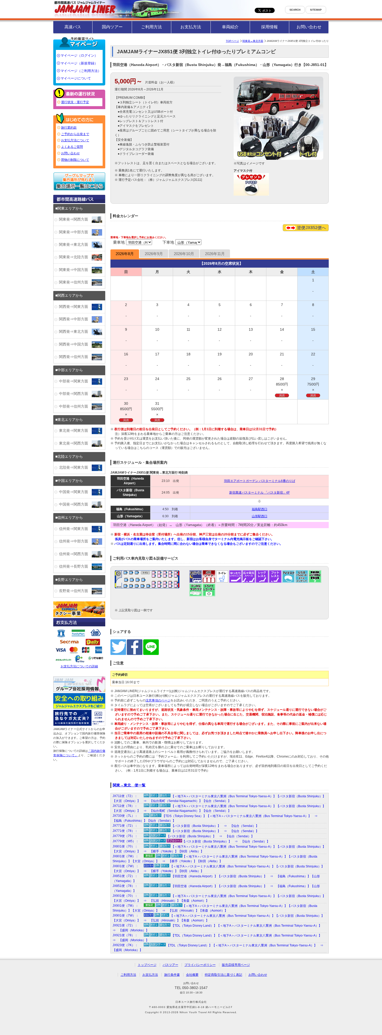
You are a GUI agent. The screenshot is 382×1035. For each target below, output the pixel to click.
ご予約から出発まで (75, 134)
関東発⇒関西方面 (75, 219)
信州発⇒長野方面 (75, 566)
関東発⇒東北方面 (75, 245)
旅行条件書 (172, 975)
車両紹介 (230, 27)
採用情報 (269, 27)
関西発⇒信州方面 (75, 357)
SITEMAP (316, 9)
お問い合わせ (309, 27)
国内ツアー (112, 27)
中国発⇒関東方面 (75, 492)
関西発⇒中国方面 (75, 344)
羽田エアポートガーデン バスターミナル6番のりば (259, 481)
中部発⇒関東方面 (75, 381)
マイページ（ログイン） (79, 55)
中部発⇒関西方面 (75, 394)
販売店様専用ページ (236, 965)
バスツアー (170, 965)
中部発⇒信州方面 (75, 406)
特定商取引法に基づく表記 (223, 975)
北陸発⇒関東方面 (75, 467)
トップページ (147, 965)
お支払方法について (75, 140)
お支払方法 (190, 27)
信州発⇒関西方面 (75, 554)
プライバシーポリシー (200, 965)
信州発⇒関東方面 (75, 529)
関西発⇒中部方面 (75, 319)
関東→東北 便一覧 (129, 785)
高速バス (72, 27)
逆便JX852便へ (311, 227)
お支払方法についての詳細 (79, 666)
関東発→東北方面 (252, 40)
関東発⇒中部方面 (75, 232)
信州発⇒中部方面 (75, 541)
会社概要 (192, 975)
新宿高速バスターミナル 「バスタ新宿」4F (259, 492)
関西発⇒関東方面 (75, 307)
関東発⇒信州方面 (75, 282)
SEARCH (294, 9)
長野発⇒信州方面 (75, 591)
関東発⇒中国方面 (75, 270)
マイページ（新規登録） (79, 63)
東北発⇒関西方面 (75, 443)
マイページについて (76, 78)
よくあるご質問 (72, 147)
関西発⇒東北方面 (75, 332)
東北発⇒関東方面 (75, 431)
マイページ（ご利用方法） (81, 71)
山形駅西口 (259, 516)
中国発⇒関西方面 (75, 504)
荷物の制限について (75, 160)
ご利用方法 (151, 27)
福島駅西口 (259, 509)
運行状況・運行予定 (75, 102)
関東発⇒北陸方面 (75, 257)
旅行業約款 (69, 127)
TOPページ (232, 40)
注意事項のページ (158, 700)
